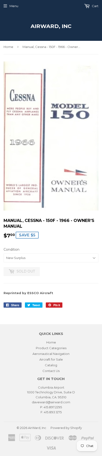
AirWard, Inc (51, 26)
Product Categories (51, 348)
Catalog (51, 365)
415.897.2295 (53, 407)
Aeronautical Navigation (51, 354)
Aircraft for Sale (51, 359)
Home (8, 47)
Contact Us (51, 371)
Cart (94, 6)
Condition (11, 249)
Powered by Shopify (66, 428)
